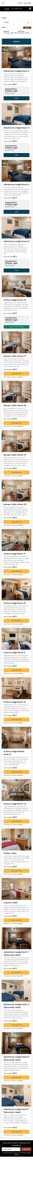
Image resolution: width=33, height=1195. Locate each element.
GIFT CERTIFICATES (16, 9)
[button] (16, 22)
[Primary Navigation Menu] (3, 3)
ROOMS (7, 9)
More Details (8, 84)
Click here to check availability (13, 377)
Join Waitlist (16, 374)
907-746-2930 (25, 3)
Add (16, 98)
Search (16, 41)
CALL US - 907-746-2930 (16, 326)
